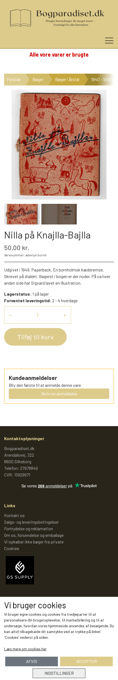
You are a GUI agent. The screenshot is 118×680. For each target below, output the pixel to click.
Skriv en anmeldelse (59, 393)
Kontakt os (14, 515)
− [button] (10, 315)
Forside (14, 79)
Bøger (37, 79)
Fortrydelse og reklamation (28, 528)
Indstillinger (59, 673)
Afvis (31, 661)
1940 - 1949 (101, 79)
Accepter (86, 661)
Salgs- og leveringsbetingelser (31, 521)
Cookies (11, 548)
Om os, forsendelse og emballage (34, 535)
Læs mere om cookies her (25, 648)
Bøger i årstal (67, 79)
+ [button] (64, 315)
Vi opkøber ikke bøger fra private (34, 541)
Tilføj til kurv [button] (35, 337)
